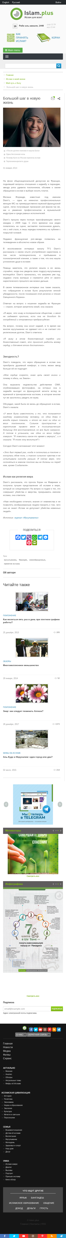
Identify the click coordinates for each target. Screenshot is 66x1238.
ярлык (23, 1197)
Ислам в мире (11, 1164)
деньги (31, 1208)
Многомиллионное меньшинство (21, 665)
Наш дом (9, 1149)
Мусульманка (11, 1139)
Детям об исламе (13, 1133)
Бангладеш (37, 1197)
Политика (8, 1099)
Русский (16, 2)
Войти (58, 2)
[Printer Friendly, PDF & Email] (53, 98)
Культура (8, 1111)
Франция (23, 560)
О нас (19, 1034)
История (8, 1096)
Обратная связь (37, 1034)
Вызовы (9, 1170)
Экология (8, 1108)
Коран (56, 37)
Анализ (9, 1074)
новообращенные (37, 560)
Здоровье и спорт (13, 1145)
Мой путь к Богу (13, 83)
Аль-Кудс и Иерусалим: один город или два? (28, 757)
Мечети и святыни (12, 1114)
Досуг (8, 1152)
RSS (43, 1224)
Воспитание (11, 1136)
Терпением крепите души (17, 161)
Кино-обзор (11, 1180)
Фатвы (7, 1054)
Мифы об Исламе (12, 753)
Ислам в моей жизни (15, 79)
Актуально (9, 1068)
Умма (6, 1161)
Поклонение (9, 615)
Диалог (9, 1167)
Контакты (35, 1224)
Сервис (7, 1058)
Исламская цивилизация (16, 1093)
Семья (6, 1127)
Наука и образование (13, 1105)
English (5, 2)
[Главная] (33, 14)
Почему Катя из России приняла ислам (23, 158)
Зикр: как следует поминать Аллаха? (23, 711)
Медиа (7, 1051)
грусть (44, 1208)
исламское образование (24, 1203)
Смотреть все (33, 876)
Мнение (9, 1071)
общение (48, 1203)
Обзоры (7, 661)
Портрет (9, 1173)
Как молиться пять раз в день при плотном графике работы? (31, 621)
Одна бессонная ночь (15, 154)
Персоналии (9, 1118)
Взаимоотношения (14, 1130)
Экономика (9, 1102)
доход (19, 1208)
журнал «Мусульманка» (26, 517)
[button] (13, 50)
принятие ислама (12, 564)
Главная (10, 75)
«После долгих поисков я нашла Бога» (23, 151)
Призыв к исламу (13, 1176)
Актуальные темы (13, 1080)
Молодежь (10, 1142)
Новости (8, 1047)
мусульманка (10, 560)
